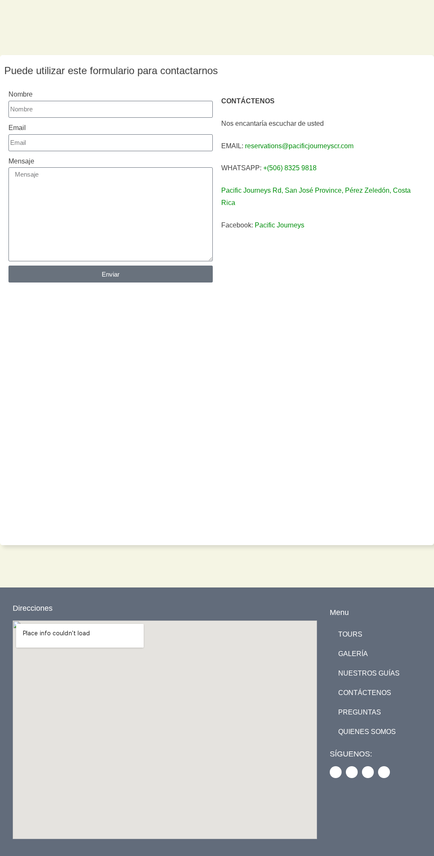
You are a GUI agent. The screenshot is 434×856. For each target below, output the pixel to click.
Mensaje (21, 161)
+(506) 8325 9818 (290, 168)
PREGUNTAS (359, 712)
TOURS (350, 634)
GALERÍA (353, 653)
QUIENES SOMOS (367, 731)
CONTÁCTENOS (364, 692)
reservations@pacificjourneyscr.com (299, 146)
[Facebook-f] (336, 772)
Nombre (20, 94)
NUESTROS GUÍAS (369, 673)
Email (17, 127)
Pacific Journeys (279, 225)
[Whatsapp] (384, 772)
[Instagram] (352, 772)
